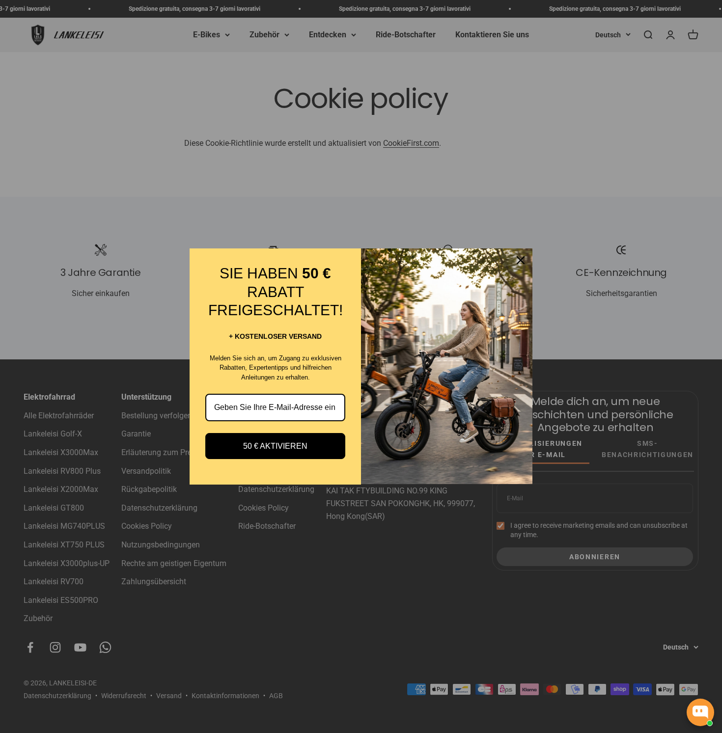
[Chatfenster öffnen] (700, 712)
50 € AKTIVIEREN (275, 446)
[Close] (520, 260)
